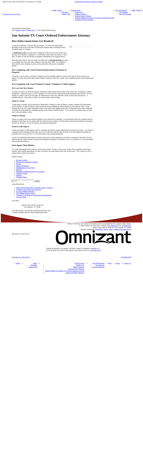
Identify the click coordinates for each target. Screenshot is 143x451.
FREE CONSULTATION (94, 2)
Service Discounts (125, 14)
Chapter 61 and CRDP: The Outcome (28, 189)
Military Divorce (80, 14)
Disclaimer (99, 229)
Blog (133, 10)
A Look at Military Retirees (25, 191)
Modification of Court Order (25, 168)
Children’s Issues (21, 173)
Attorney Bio (66, 14)
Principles (65, 12)
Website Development (122, 229)
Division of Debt (21, 160)
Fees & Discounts (121, 10)
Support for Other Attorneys (84, 20)
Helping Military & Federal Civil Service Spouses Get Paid (94, 18)
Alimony (19, 175)
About (59, 10)
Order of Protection (22, 166)
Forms (138, 10)
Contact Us (127, 263)
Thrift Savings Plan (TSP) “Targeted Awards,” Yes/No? (34, 188)
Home (54, 10)
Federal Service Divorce (83, 16)
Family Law (79, 12)
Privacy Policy (108, 229)
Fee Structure (123, 12)
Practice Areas (75, 10)
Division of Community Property (27, 162)
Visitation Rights (21, 177)
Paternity (19, 170)
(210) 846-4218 (80, 2)
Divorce (18, 164)
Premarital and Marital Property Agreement (30, 171)
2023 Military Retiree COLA (25, 193)
